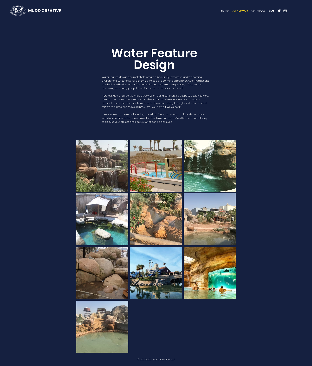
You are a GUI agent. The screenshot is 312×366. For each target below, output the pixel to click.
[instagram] (285, 11)
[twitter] (279, 11)
